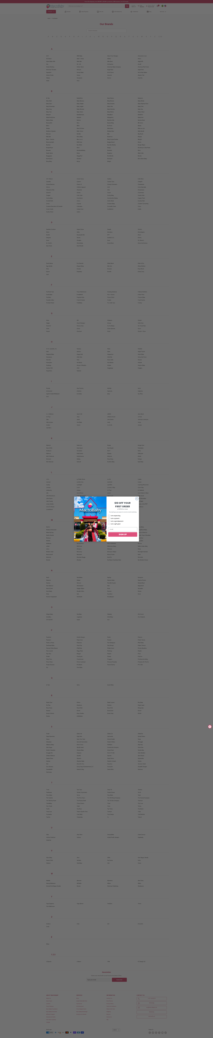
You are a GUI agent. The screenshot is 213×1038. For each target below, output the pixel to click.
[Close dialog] (136, 498)
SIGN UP (123, 534)
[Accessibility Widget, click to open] (210, 726)
